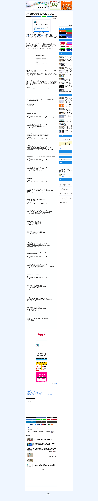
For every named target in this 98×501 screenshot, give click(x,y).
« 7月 (60, 148)
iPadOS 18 (42, 35)
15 (69, 143)
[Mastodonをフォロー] (34, 424)
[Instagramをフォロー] (41, 424)
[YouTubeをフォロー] (43, 424)
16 (71, 143)
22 (69, 144)
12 (63, 143)
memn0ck (55, 383)
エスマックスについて (49, 494)
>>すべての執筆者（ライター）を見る (64, 176)
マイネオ (69, 48)
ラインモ (63, 48)
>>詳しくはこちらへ (62, 172)
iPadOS (28, 35)
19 (63, 144)
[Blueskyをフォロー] (36, 424)
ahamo (70, 42)
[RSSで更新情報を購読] (52, 424)
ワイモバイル (70, 46)
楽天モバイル (70, 44)
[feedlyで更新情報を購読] (50, 424)
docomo (63, 42)
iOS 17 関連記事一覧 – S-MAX (31, 390)
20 (65, 144)
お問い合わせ (49, 493)
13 (65, 143)
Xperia (63, 50)
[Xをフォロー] (32, 424)
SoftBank (63, 46)
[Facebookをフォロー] (38, 424)
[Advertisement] (41, 409)
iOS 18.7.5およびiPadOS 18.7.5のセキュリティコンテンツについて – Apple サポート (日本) (39, 394)
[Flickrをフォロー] (48, 424)
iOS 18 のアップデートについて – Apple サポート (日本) (34, 392)
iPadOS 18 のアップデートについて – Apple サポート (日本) (35, 393)
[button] (54, 16)
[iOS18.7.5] (41, 59)
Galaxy (70, 50)
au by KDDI (63, 44)
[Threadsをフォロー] (39, 424)
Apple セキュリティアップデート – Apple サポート (34, 395)
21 (67, 144)
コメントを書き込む (41, 485)
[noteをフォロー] (46, 424)
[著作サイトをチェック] (31, 424)
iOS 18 (38, 35)
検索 (70, 25)
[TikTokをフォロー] (45, 424)
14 (67, 143)
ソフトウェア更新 (29, 401)
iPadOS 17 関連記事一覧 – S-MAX (31, 391)
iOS (47, 34)
